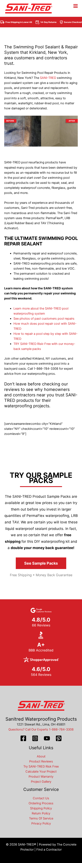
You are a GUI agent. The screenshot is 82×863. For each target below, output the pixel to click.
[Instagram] (35, 738)
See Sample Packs (41, 563)
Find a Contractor (49, 849)
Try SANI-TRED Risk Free (41, 766)
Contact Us (41, 798)
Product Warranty (41, 776)
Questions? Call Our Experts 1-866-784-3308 (41, 729)
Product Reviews (41, 761)
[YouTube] (47, 738)
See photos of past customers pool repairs (43, 318)
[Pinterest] (58, 738)
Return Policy (41, 813)
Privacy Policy (41, 823)
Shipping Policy (41, 808)
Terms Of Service (41, 818)
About (41, 756)
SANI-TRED (48, 78)
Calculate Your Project (41, 771)
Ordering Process (41, 803)
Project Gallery (41, 782)
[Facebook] (23, 738)
